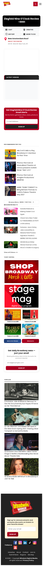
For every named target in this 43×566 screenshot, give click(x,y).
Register (23, 4)
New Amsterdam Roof (18, 38)
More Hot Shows (12, 341)
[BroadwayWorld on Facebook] (15, 543)
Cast (10, 30)
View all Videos (10, 252)
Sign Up (21, 127)
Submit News (13, 555)
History (11, 34)
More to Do (31, 34)
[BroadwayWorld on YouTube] (15, 548)
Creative (29, 30)
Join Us (32, 552)
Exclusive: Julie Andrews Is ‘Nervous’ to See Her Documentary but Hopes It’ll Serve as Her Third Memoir (21, 403)
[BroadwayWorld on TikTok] (30, 543)
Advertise (11, 552)
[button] (35, 4)
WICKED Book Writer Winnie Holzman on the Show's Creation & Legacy (29, 245)
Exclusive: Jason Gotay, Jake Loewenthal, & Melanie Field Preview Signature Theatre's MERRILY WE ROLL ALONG (28, 232)
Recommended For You (12, 144)
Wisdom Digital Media (28, 558)
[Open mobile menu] (40, 4)
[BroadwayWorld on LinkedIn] (25, 543)
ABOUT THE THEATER (15, 41)
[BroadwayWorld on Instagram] (20, 543)
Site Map (31, 555)
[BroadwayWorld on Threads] (35, 543)
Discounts (30, 341)
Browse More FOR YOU (20, 202)
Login (30, 4)
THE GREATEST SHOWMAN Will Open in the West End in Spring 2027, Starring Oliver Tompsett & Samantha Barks (21, 428)
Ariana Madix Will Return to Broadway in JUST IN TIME (21, 477)
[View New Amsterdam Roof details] (21, 60)
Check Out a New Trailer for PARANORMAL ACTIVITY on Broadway (29, 221)
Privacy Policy (28, 560)
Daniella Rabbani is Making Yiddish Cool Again (27, 211)
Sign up (21, 368)
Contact (25, 552)
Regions (23, 555)
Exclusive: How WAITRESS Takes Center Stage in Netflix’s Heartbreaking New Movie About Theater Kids (21, 453)
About (19, 552)
